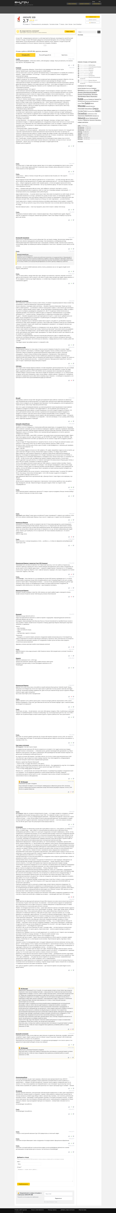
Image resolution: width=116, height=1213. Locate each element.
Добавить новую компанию (67, 1209)
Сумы (95, 113)
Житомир (95, 94)
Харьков (81, 118)
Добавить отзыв (93, 16)
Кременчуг (91, 99)
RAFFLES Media (92, 65)
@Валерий (19, 515)
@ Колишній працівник (22, 60)
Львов (87, 103)
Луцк (82, 103)
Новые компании (72, 3)
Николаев (81, 108)
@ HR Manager (20, 578)
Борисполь (88, 88)
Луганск (79, 103)
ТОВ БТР (80, 134)
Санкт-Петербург (77, 24)
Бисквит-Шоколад (93, 80)
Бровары (93, 88)
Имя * (18, 1161)
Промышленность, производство (40, 24)
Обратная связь (96, 3)
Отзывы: (27, 24)
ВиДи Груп (91, 68)
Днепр (96, 90)
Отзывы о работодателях (21, 1209)
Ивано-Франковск (91, 96)
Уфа (98, 115)
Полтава (80, 111)
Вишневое (86, 90)
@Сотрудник (19, 747)
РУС (100, 1)
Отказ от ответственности (37, 1209)
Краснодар (85, 99)
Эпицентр (91, 70)
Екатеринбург (87, 94)
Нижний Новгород (90, 106)
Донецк (80, 94)
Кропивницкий (81, 101)
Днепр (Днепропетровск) (87, 92)
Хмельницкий (94, 118)
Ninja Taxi (80, 131)
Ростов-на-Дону (91, 111)
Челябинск (80, 120)
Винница (81, 90)
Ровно (85, 111)
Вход (93, 1)
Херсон (87, 118)
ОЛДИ (79, 125)
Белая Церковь (82, 88)
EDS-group (80, 137)
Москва (70, 24)
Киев (66, 24)
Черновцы (98, 120)
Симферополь (90, 113)
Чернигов (92, 120)
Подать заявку (69, 31)
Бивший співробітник (23, 254)
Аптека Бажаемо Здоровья (95, 66)
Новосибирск (88, 108)
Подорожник (92, 75)
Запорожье (82, 96)
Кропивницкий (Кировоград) (91, 101)
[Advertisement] (45, 155)
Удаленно (88, 116)
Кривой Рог (98, 99)
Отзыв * (19, 1167)
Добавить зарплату (92, 19)
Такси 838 (80, 133)
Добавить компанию (84, 3)
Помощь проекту (52, 1209)
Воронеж (91, 90)
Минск (92, 103)
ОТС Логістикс (81, 127)
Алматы (62, 24)
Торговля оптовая (53, 24)
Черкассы (86, 120)
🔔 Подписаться (92, 22)
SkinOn (91, 72)
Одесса (95, 108)
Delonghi (91, 73)
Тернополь (81, 116)
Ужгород (94, 115)
